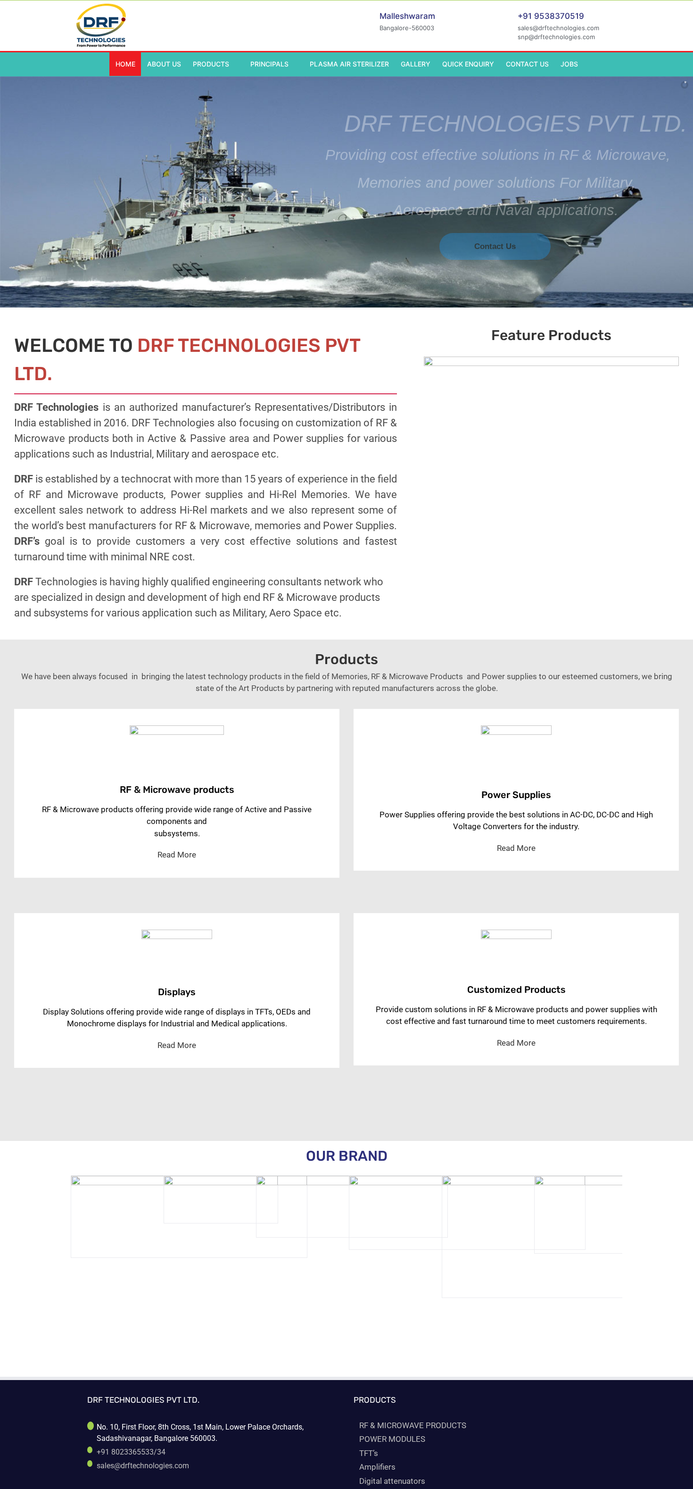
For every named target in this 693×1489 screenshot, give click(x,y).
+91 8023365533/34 (131, 1451)
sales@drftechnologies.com (143, 1465)
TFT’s (368, 1453)
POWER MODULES (392, 1439)
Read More (176, 854)
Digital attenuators (392, 1481)
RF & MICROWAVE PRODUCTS (412, 1425)
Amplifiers (377, 1467)
